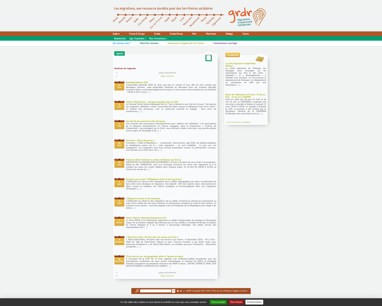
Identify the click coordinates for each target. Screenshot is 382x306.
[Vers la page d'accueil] (247, 17)
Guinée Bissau (176, 33)
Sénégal (229, 33)
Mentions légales (231, 291)
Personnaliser (254, 302)
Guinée (157, 33)
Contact (244, 291)
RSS (209, 291)
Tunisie (245, 33)
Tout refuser (236, 302)
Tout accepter (218, 302)
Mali (194, 33)
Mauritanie (211, 33)
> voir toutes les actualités (237, 122)
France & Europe (137, 33)
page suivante (167, 76)
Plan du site (217, 291)
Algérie (116, 33)
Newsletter (120, 38)
